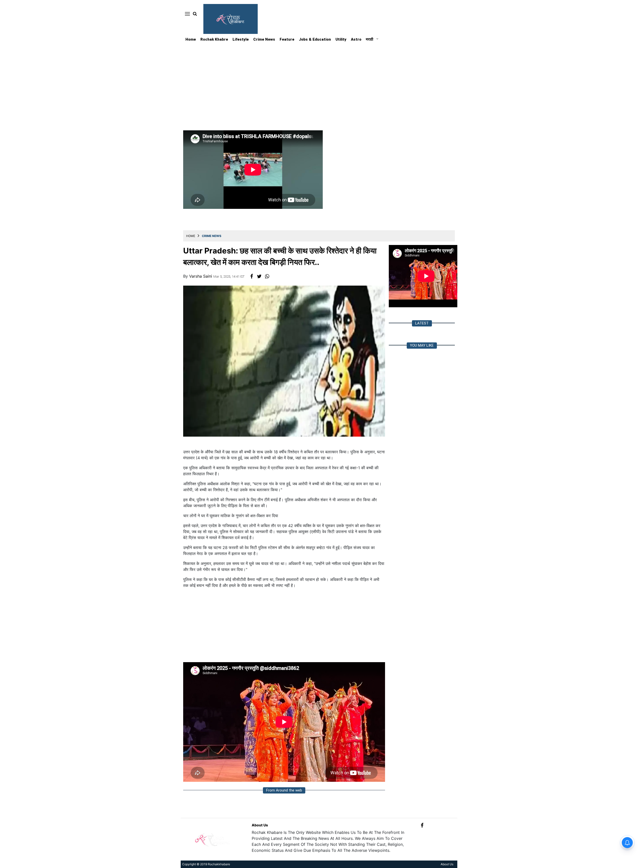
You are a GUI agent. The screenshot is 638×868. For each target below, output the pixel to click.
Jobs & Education (315, 39)
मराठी (369, 39)
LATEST (422, 323)
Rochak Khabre (214, 39)
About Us (260, 825)
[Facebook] (422, 825)
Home (190, 39)
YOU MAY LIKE (422, 345)
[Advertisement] (319, 80)
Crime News (264, 39)
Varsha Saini (201, 276)
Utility (340, 39)
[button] (186, 13)
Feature (287, 39)
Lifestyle (241, 39)
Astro (356, 39)
